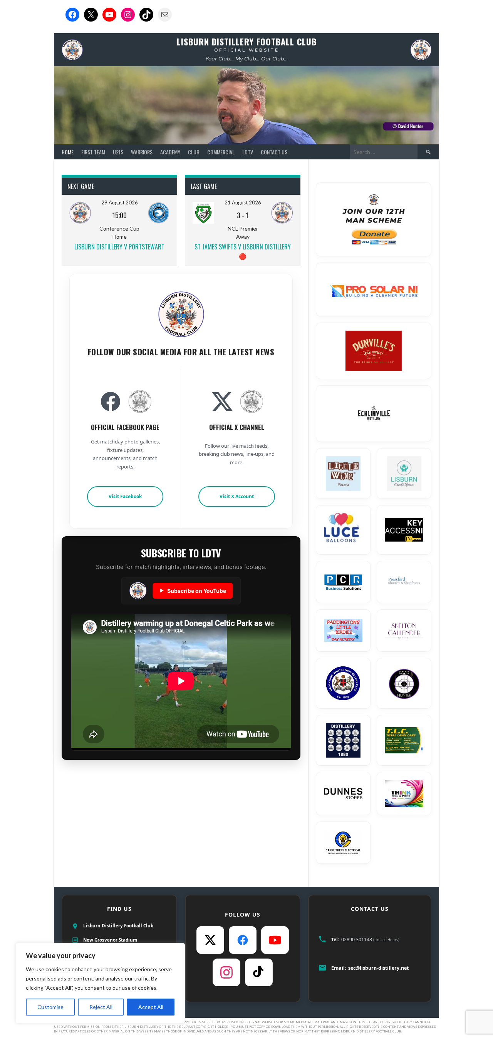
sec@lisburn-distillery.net (378, 968)
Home (68, 152)
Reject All (100, 1007)
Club (194, 152)
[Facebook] (243, 940)
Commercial (221, 152)
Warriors (142, 152)
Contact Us (274, 152)
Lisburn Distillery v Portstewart (119, 246)
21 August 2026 (243, 202)
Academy (170, 152)
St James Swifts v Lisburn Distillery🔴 (243, 251)
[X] (210, 940)
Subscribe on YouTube (193, 590)
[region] (100, 983)
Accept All (150, 1007)
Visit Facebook (125, 496)
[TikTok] (259, 972)
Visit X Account (237, 496)
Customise (50, 1007)
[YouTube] (275, 940)
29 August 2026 (119, 202)
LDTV (247, 152)
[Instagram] (226, 972)
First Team (93, 152)
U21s (118, 152)
